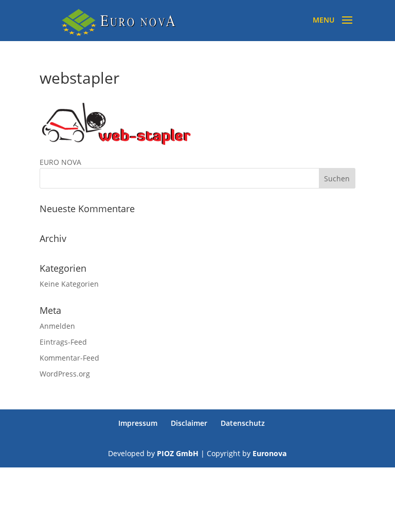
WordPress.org (65, 374)
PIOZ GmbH (178, 453)
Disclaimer (189, 423)
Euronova (269, 453)
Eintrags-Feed (63, 342)
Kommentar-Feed (69, 358)
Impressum (137, 423)
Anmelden (57, 326)
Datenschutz (243, 423)
